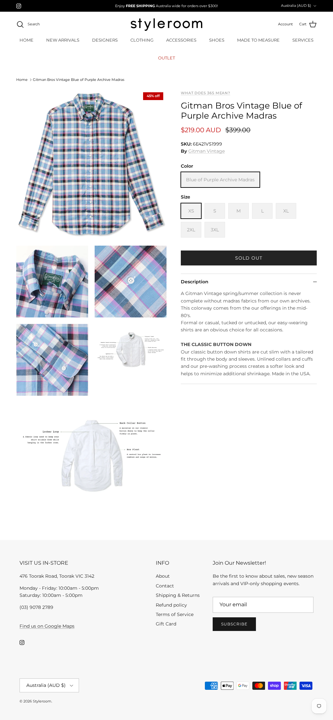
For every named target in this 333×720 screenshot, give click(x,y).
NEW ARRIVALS (62, 40)
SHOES (216, 40)
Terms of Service (174, 614)
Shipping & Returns (178, 595)
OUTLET (166, 57)
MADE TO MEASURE (258, 40)
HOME (26, 40)
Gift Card (166, 624)
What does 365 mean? (205, 93)
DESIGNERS (105, 40)
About (163, 576)
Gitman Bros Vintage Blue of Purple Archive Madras (78, 79)
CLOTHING (141, 40)
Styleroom (42, 701)
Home (22, 79)
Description (194, 282)
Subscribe (234, 624)
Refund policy (171, 605)
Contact (165, 586)
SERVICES (302, 40)
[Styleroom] (166, 24)
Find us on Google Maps (47, 626)
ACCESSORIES (181, 40)
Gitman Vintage (206, 151)
